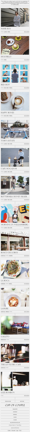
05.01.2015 (26, 31)
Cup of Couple (15, 405)
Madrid (10, 255)
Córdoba (3, 283)
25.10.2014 (26, 87)
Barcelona (3, 339)
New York (6, 87)
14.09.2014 (26, 171)
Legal (17, 430)
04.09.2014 (26, 199)
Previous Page (8, 401)
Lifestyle (3, 255)
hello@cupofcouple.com (15, 422)
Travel (10, 87)
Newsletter (15, 409)
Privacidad (13, 430)
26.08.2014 (26, 255)
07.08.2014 (26, 283)
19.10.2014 (26, 115)
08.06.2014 (26, 339)
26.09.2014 (26, 143)
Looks (5, 31)
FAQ (20, 430)
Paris (9, 31)
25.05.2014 (26, 367)
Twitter (15, 417)
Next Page (22, 401)
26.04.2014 (26, 395)
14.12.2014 (26, 59)
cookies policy (16, 4)
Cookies (9, 430)
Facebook (15, 414)
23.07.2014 (26, 311)
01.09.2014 (26, 227)
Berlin (7, 311)
